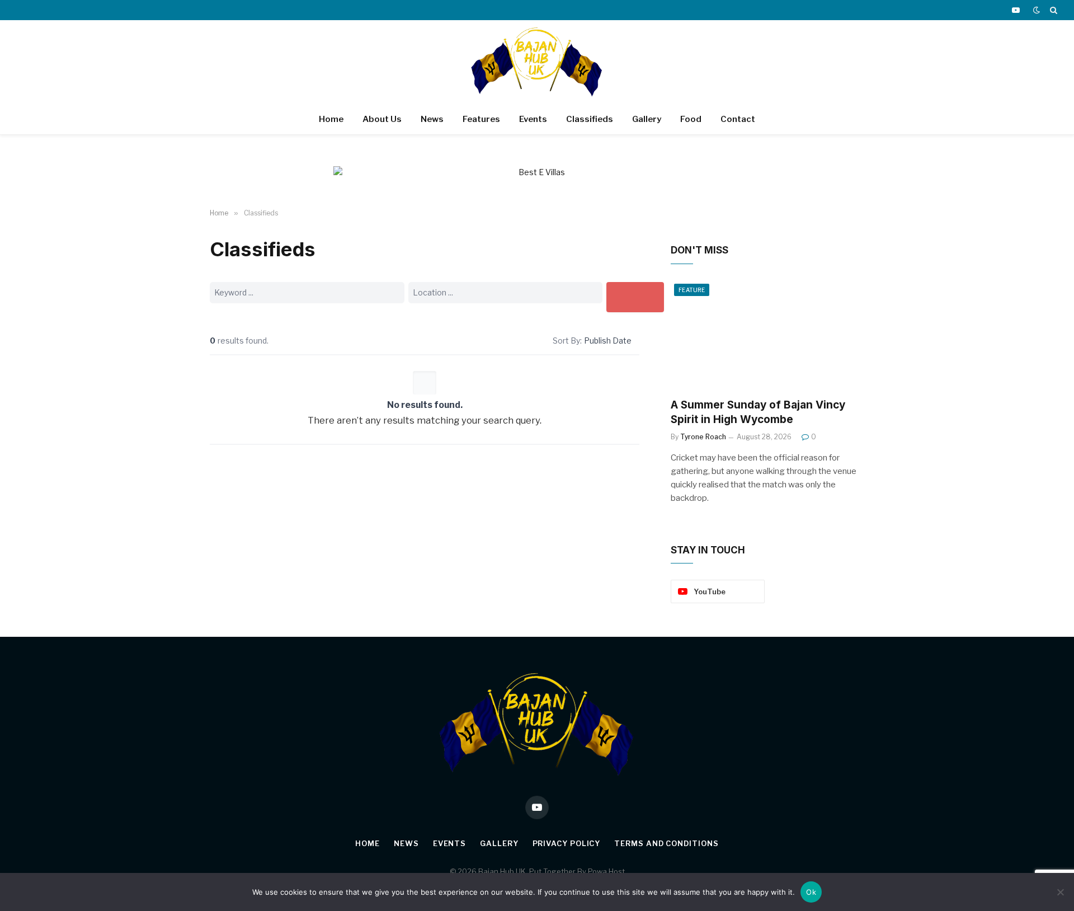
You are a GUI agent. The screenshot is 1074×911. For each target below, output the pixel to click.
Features (481, 119)
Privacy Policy (567, 843)
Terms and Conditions (666, 843)
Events (533, 119)
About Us (382, 119)
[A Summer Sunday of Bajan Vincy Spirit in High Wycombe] (767, 334)
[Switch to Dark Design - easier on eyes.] (1036, 10)
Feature (692, 290)
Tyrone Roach (703, 437)
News (432, 119)
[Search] (1052, 10)
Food (690, 119)
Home (331, 119)
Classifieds (589, 119)
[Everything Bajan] (537, 62)
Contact (737, 119)
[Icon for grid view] (541, 340)
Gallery (646, 119)
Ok (811, 891)
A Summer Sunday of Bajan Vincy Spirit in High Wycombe (758, 412)
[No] (1060, 892)
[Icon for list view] (529, 341)
